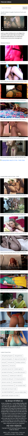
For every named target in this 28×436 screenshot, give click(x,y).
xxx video (12, 434)
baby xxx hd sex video (20, 359)
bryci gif (4, 362)
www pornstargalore (7, 359)
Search (25, 8)
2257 (9, 432)
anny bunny (5, 375)
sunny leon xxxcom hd (7, 369)
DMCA (4, 432)
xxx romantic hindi (20, 385)
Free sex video (19, 434)
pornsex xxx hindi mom (8, 385)
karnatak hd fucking (7, 372)
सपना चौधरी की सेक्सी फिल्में (7, 392)
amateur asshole (20, 362)
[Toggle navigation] (25, 2)
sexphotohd (5, 365)
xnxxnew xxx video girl (7, 379)
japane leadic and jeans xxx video (10, 395)
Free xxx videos (6, 2)
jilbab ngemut (18, 369)
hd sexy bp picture (20, 379)
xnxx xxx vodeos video (20, 392)
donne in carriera (6, 382)
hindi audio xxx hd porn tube (9, 389)
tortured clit (11, 362)
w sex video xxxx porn (19, 372)
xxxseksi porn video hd (15, 375)
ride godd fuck (18, 355)
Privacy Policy (14, 432)
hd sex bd (12, 365)
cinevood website (17, 382)
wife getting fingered (7, 355)
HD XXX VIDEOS (14, 425)
